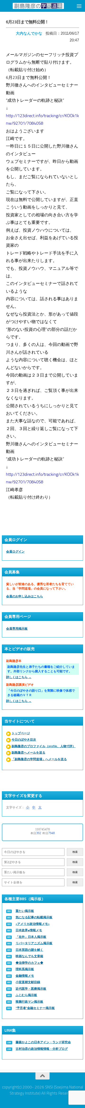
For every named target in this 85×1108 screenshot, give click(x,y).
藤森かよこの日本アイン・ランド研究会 (43, 1042)
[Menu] (79, 6)
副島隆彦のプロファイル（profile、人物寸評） (44, 746)
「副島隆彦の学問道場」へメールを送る (39, 759)
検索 (75, 852)
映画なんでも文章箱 (29, 956)
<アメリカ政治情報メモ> (33, 924)
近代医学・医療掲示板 (31, 988)
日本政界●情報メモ (29, 930)
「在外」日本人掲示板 (31, 937)
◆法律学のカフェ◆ (29, 962)
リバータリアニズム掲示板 (34, 943)
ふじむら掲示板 (26, 995)
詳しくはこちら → (18, 677)
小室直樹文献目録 (28, 982)
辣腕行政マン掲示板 (29, 1001)
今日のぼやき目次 (24, 739)
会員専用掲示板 (17, 628)
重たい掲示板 (25, 911)
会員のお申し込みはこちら (24, 596)
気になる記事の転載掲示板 (34, 917)
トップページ (21, 733)
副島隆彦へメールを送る (28, 752)
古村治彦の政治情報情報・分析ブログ (42, 1049)
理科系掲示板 (25, 969)
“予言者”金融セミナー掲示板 (35, 1008)
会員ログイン (15, 551)
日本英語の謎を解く (29, 950)
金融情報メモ (25, 975)
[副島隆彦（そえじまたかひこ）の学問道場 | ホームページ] (38, 6)
